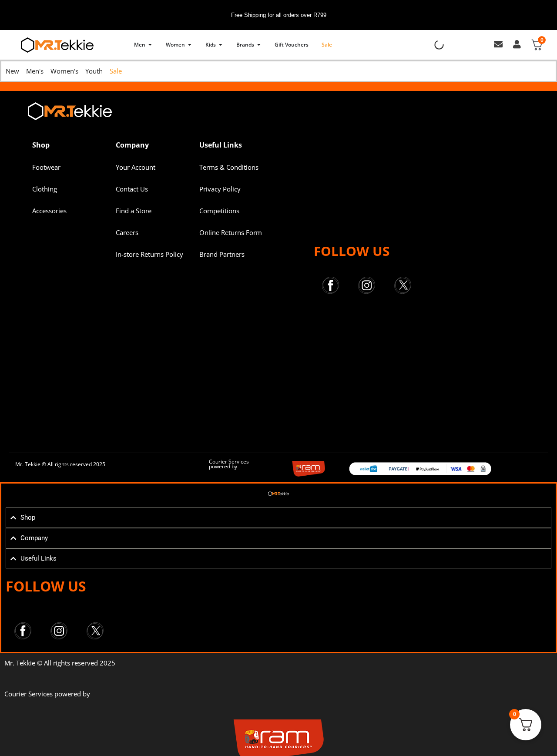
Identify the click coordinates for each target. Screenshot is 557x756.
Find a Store (133, 210)
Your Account (135, 167)
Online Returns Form (230, 232)
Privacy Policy (220, 189)
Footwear (46, 167)
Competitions (219, 210)
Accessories (49, 210)
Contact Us (132, 189)
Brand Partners (222, 254)
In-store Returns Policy (149, 254)
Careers (127, 232)
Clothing (44, 189)
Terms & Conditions (228, 167)
